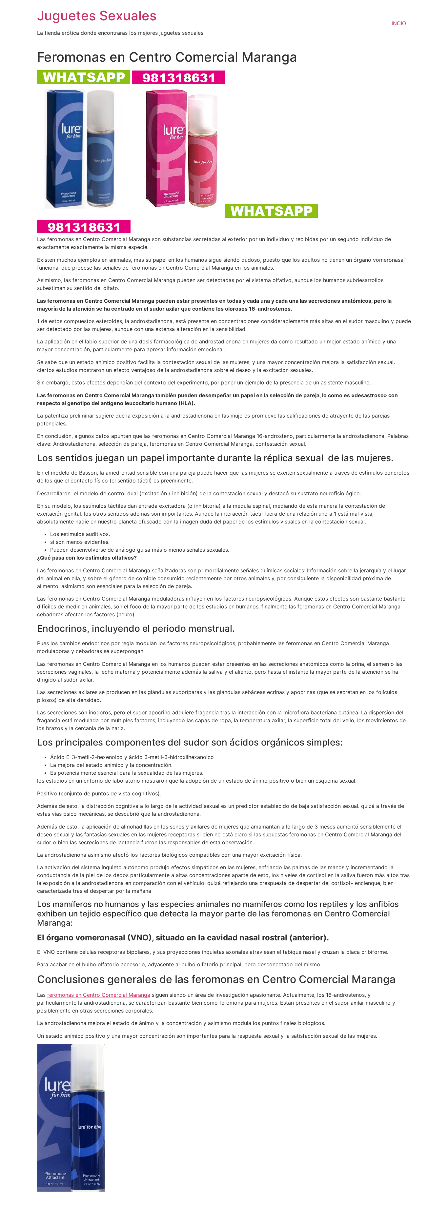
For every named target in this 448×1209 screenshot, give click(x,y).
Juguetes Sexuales (96, 16)
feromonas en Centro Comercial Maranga (98, 995)
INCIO (399, 23)
